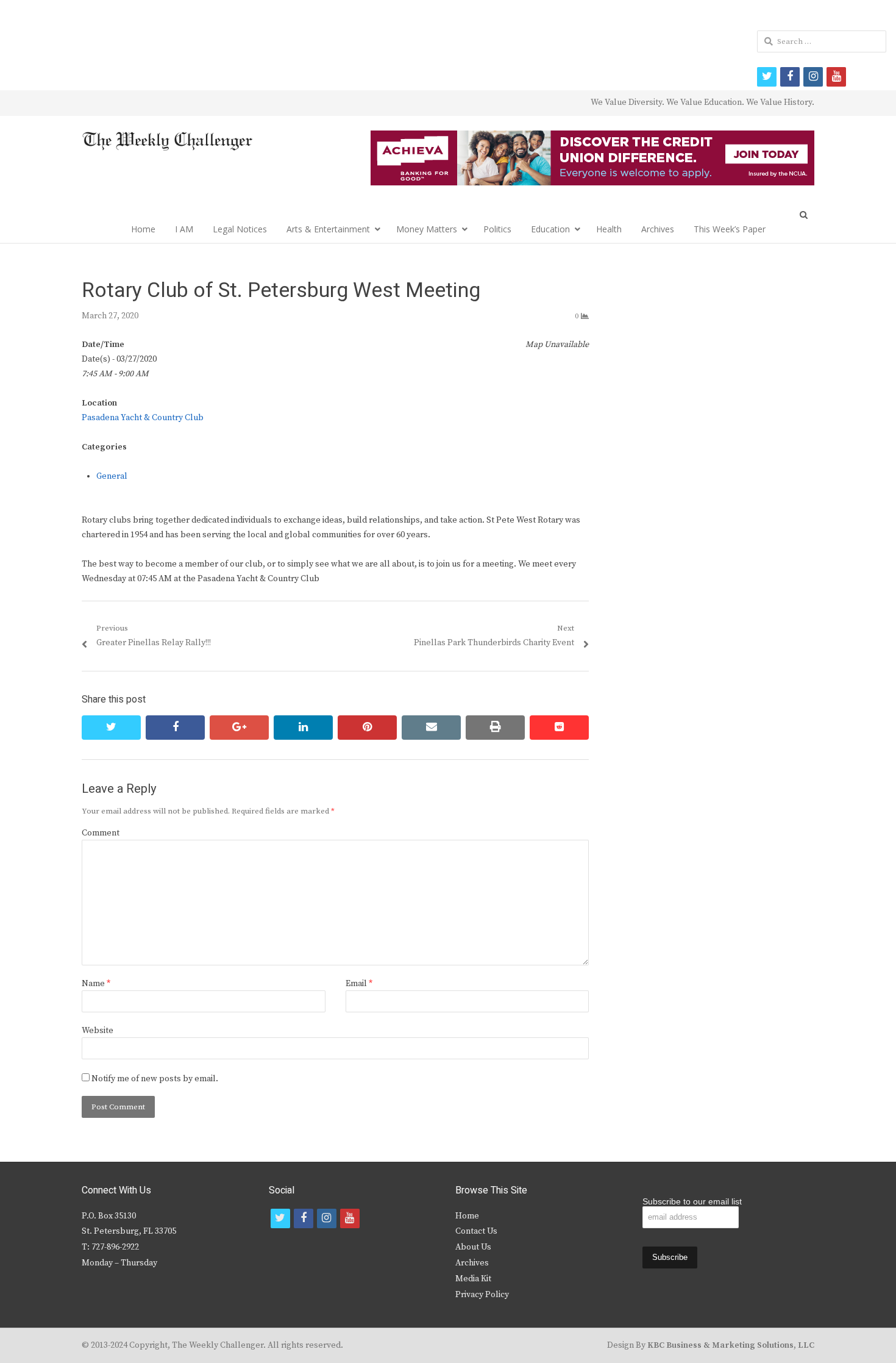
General (111, 476)
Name (96, 983)
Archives (657, 229)
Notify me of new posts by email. (154, 1078)
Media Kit (473, 1278)
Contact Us (476, 1231)
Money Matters (426, 229)
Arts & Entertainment (328, 229)
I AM (184, 229)
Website (97, 1030)
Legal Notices (240, 229)
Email (359, 983)
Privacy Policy (482, 1294)
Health (609, 229)
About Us (473, 1247)
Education (550, 229)
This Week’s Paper (730, 229)
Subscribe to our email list (692, 1201)
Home (143, 229)
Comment (100, 833)
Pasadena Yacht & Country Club (143, 417)
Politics (497, 229)
